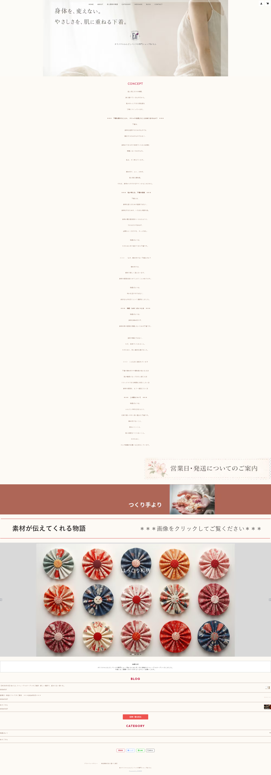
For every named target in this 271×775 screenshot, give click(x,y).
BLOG (148, 4)
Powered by (133, 771)
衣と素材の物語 (112, 4)
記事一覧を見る (135, 717)
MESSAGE (138, 4)
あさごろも (4, 740)
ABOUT (100, 4)
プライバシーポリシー (91, 763)
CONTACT (158, 4)
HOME (91, 4)
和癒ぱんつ (4, 733)
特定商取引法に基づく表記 (109, 763)
